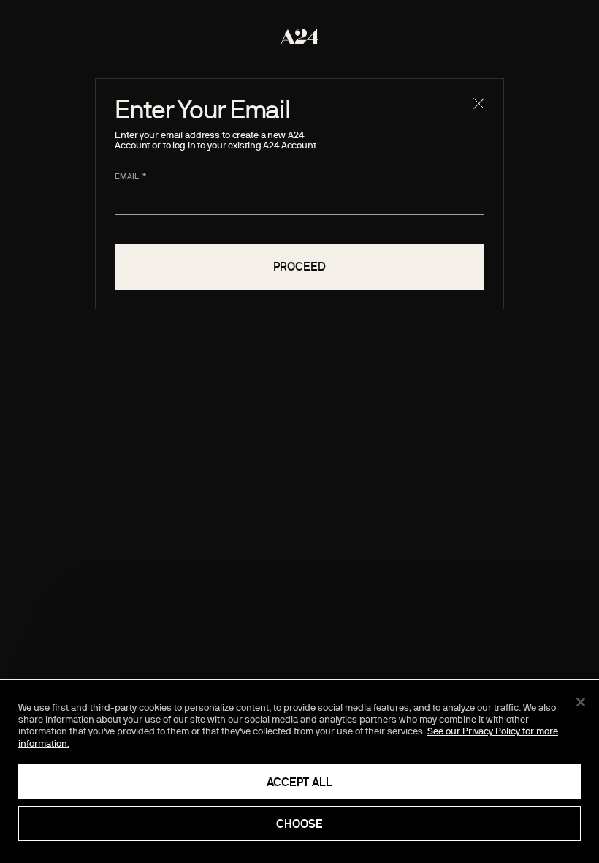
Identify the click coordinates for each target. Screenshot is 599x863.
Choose (299, 823)
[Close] (581, 702)
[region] (299, 771)
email (127, 176)
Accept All (299, 781)
